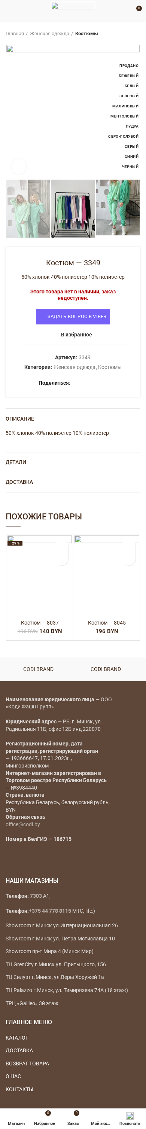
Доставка (19, 482)
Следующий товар (136, 33)
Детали (16, 462)
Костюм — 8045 (107, 623)
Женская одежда (49, 33)
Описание (20, 419)
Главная (15, 33)
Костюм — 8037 (40, 623)
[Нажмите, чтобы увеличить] (18, 166)
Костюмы (86, 33)
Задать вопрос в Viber (77, 316)
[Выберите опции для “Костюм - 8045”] (129, 558)
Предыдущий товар (121, 33)
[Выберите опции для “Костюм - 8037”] (61, 558)
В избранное (76, 334)
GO (125, 11)
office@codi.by (23, 824)
